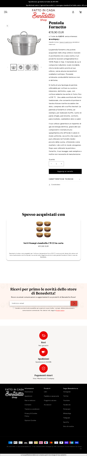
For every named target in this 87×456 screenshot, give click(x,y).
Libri (45, 392)
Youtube (66, 400)
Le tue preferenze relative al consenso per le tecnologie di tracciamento (43, 455)
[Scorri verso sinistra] (7, 67)
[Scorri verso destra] (41, 67)
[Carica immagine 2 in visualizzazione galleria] (21, 67)
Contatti (28, 405)
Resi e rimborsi (30, 400)
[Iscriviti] (74, 303)
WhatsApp (67, 413)
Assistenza (29, 392)
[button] (6, 12)
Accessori (47, 405)
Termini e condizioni (32, 409)
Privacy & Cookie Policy (31, 415)
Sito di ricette (68, 426)
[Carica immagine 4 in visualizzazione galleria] (35, 67)
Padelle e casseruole (51, 396)
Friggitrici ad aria (50, 400)
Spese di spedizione (65, 42)
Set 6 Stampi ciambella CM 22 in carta (43, 243)
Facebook (67, 405)
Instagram (67, 392)
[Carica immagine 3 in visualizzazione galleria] (28, 67)
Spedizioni (28, 396)
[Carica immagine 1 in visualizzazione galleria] (14, 67)
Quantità (52, 159)
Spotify (66, 422)
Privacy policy (60, 310)
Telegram (66, 418)
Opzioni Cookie (30, 420)
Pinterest (66, 409)
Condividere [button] (55, 185)
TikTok (65, 396)
